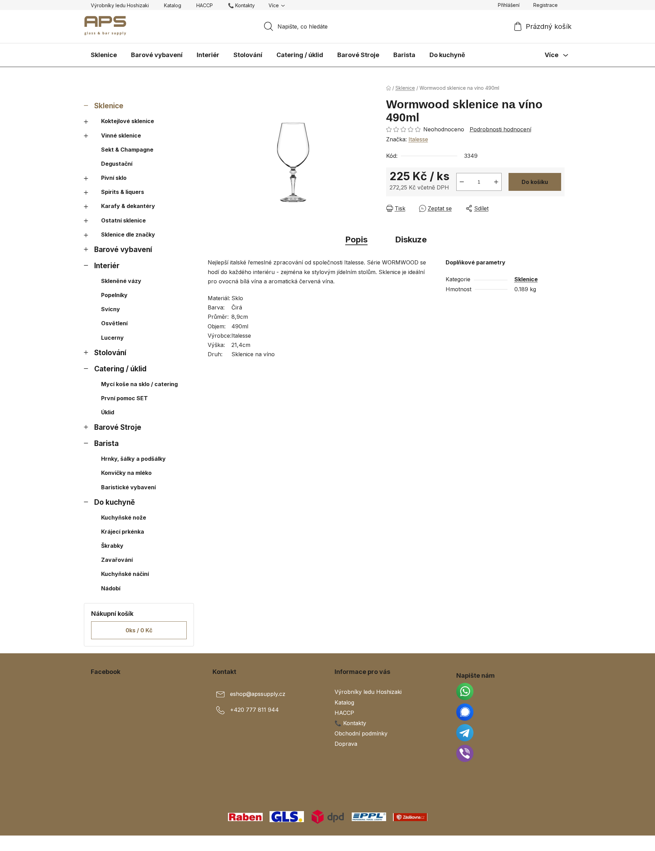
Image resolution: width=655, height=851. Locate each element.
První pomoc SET (124, 398)
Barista (106, 443)
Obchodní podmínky (361, 733)
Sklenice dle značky (128, 234)
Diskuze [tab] (411, 239)
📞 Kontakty (241, 5)
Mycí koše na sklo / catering (139, 384)
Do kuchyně (114, 502)
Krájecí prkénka (122, 531)
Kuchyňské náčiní (125, 573)
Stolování (110, 352)
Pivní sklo (114, 177)
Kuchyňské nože (123, 517)
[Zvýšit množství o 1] (496, 181)
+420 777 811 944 (254, 710)
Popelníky (114, 295)
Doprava (346, 743)
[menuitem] (104, 55)
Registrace (545, 5)
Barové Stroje (117, 427)
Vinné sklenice (121, 135)
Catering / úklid (120, 368)
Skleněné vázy (121, 280)
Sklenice (108, 105)
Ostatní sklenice (123, 220)
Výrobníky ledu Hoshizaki (120, 5)
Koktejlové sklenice (127, 121)
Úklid (107, 412)
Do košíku (535, 181)
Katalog (172, 5)
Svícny (110, 309)
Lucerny (112, 337)
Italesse (418, 139)
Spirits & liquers (122, 191)
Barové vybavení (123, 249)
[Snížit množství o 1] (462, 181)
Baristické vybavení (128, 487)
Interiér (107, 265)
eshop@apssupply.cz (257, 694)
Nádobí (110, 588)
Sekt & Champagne (127, 149)
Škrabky (112, 545)
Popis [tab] (356, 239)
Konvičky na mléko (126, 472)
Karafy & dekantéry (128, 206)
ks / (138, 630)
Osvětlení (114, 323)
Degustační (116, 163)
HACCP (204, 5)
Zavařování (117, 559)
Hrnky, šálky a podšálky (133, 458)
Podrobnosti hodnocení (500, 129)
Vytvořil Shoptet (544, 843)
